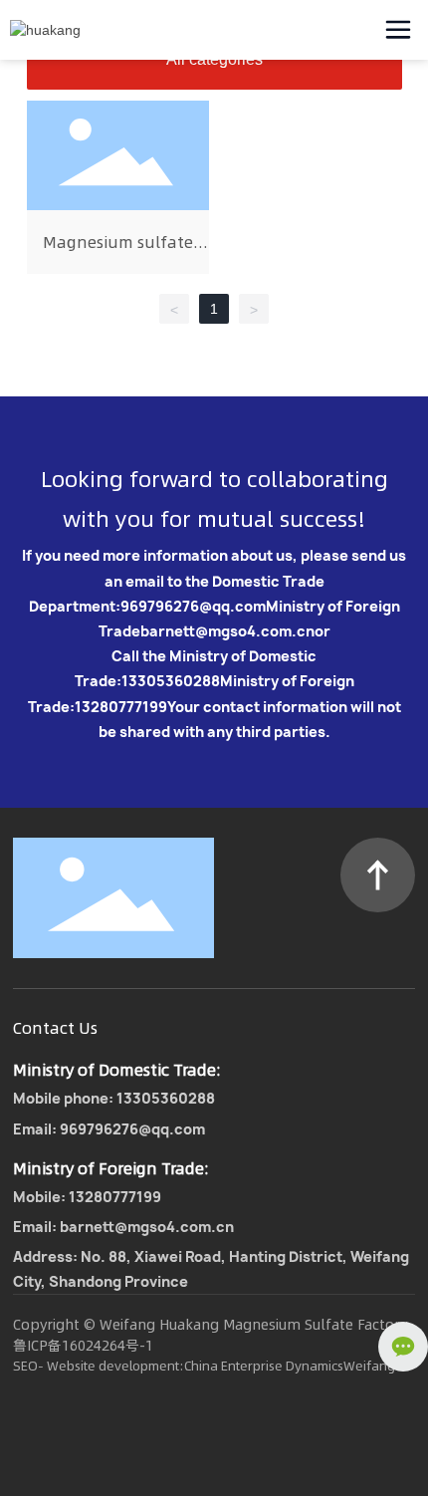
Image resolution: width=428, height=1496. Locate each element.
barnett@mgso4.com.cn (227, 631)
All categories (214, 59)
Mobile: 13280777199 (87, 1196)
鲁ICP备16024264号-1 (83, 1346)
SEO (25, 1365)
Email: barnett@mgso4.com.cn (123, 1226)
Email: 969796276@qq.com (109, 1129)
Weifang (369, 1365)
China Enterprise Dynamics (263, 1365)
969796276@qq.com (193, 606)
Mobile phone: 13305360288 (114, 1098)
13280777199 (121, 706)
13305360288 (170, 680)
